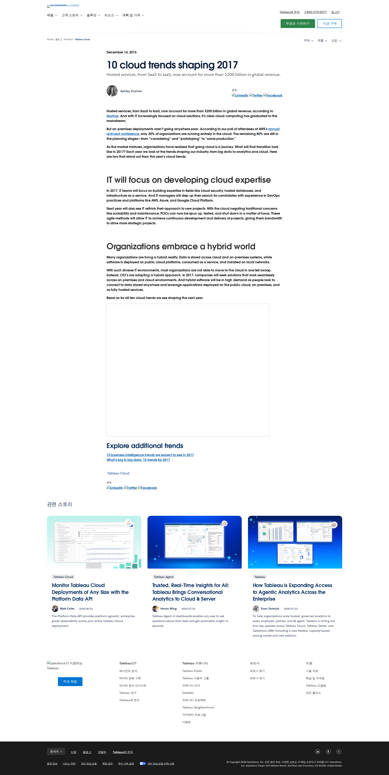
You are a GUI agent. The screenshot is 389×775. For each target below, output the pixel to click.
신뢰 (73, 752)
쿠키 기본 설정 (126, 763)
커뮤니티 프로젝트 (194, 700)
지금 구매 (330, 23)
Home (50, 39)
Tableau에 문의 (290, 12)
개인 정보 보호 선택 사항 (160, 763)
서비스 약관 (69, 763)
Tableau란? (127, 663)
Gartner (113, 116)
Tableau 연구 (128, 693)
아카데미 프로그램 (194, 715)
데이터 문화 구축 (130, 678)
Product (68, 39)
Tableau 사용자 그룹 (195, 678)
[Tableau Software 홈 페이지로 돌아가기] (64, 4)
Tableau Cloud (82, 39)
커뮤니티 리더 (191, 685)
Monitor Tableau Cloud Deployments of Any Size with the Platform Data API (90, 592)
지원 (309, 663)
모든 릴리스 (313, 693)
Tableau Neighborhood (198, 707)
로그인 (335, 12)
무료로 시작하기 (298, 23)
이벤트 (186, 722)
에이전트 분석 (128, 671)
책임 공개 (107, 763)
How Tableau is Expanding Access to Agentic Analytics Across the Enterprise (292, 592)
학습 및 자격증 (315, 678)
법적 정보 (52, 763)
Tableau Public (192, 671)
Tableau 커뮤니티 (195, 663)
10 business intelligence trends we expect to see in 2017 (150, 455)
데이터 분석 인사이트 (132, 685)
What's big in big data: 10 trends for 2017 (138, 460)
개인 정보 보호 (89, 763)
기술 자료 (312, 671)
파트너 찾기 (257, 671)
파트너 (255, 663)
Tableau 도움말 (316, 685)
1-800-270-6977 (315, 12)
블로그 (58, 39)
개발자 (102, 752)
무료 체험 (70, 681)
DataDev (188, 693)
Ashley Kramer (131, 91)
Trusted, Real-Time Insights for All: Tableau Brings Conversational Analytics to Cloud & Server (190, 592)
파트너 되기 (257, 678)
